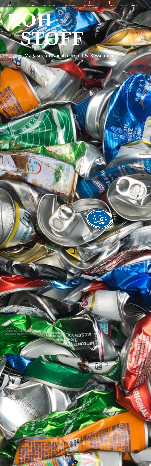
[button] (3, 462)
